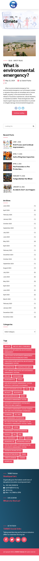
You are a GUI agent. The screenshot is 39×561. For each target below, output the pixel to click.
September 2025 (8, 228)
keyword (8, 427)
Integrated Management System (15, 399)
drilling (7, 376)
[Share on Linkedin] (23, 108)
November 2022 (8, 317)
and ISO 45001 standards (21, 346)
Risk (20, 434)
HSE (26, 389)
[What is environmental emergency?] (19, 46)
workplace (8, 461)
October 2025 (7, 223)
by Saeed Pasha (25, 81)
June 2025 (6, 237)
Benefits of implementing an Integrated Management (18, 351)
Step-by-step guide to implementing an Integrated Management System (17, 446)
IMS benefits (18, 392)
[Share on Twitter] (19, 108)
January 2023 (7, 308)
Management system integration (16, 431)
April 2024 (6, 286)
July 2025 (6, 232)
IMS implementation (11, 396)
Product (8, 434)
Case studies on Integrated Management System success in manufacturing (18, 357)
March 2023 (7, 299)
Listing (16, 427)
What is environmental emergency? (18, 70)
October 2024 (7, 259)
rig (15, 434)
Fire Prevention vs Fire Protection (21, 167)
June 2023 (6, 290)
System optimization (12, 454)
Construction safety (24, 367)
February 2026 (7, 214)
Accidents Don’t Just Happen (24, 190)
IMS (32, 389)
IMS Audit (8, 392)
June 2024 (6, 277)
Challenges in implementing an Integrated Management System (19, 362)
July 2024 (6, 272)
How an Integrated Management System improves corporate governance (18, 384)
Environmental (10, 379)
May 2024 (6, 281)
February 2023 (7, 303)
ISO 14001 (18, 414)
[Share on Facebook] (16, 108)
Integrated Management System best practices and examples (17, 404)
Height (20, 379)
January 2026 (7, 219)
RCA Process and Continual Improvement (23, 146)
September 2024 (8, 263)
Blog (10, 61)
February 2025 (7, 250)
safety (21, 438)
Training (22, 458)
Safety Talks (18, 61)
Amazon (7, 346)
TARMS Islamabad (10, 458)
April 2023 (6, 295)
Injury (23, 396)
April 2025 (6, 246)
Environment (17, 376)
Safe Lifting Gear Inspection (23, 157)
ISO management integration (14, 418)
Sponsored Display (23, 441)
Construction (9, 367)
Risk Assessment (10, 438)
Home (11, 17)
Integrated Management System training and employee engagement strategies (18, 410)
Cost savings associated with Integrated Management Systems (19, 371)
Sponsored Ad (9, 441)
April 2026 (6, 210)
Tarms (24, 454)
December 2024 (8, 254)
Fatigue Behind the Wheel (22, 179)
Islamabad (8, 414)
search (28, 438)
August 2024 (7, 268)
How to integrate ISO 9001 (13, 389)
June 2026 (6, 206)
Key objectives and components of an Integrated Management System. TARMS (18, 423)
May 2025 (6, 241)
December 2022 (8, 312)
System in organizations (13, 450)
